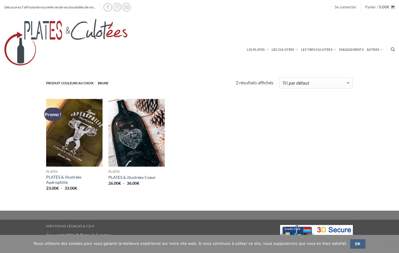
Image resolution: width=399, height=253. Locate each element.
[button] (345, 7)
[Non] (391, 245)
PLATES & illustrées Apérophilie (63, 180)
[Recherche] (393, 49)
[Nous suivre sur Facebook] (107, 7)
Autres (373, 49)
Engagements (351, 49)
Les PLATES (256, 49)
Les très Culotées (316, 49)
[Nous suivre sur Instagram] (117, 7)
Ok (358, 244)
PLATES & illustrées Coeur (132, 177)
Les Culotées (283, 49)
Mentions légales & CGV (70, 226)
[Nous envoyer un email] (126, 7)
